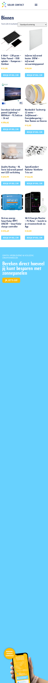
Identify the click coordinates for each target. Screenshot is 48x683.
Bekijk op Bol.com (11, 75)
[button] (36, 4)
